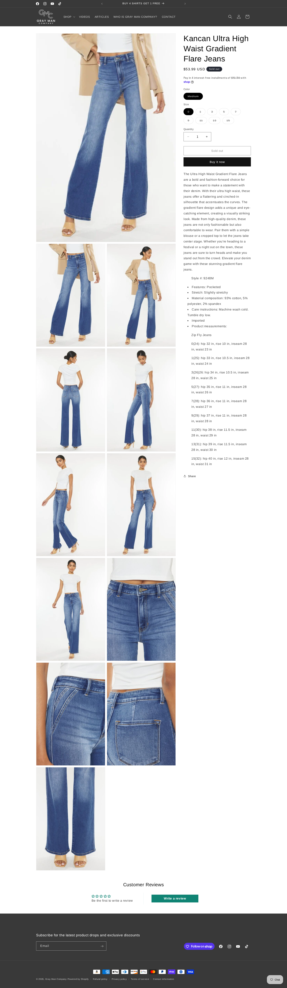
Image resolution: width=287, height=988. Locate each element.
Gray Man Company (56, 979)
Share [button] (192, 476)
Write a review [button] (175, 898)
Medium (195, 97)
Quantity (189, 128)
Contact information (163, 979)
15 (230, 121)
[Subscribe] (102, 946)
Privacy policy (119, 979)
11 (203, 121)
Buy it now (217, 162)
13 (216, 121)
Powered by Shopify (78, 979)
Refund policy (100, 979)
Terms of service (140, 979)
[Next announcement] (185, 3)
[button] (69, 17)
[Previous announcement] (102, 3)
